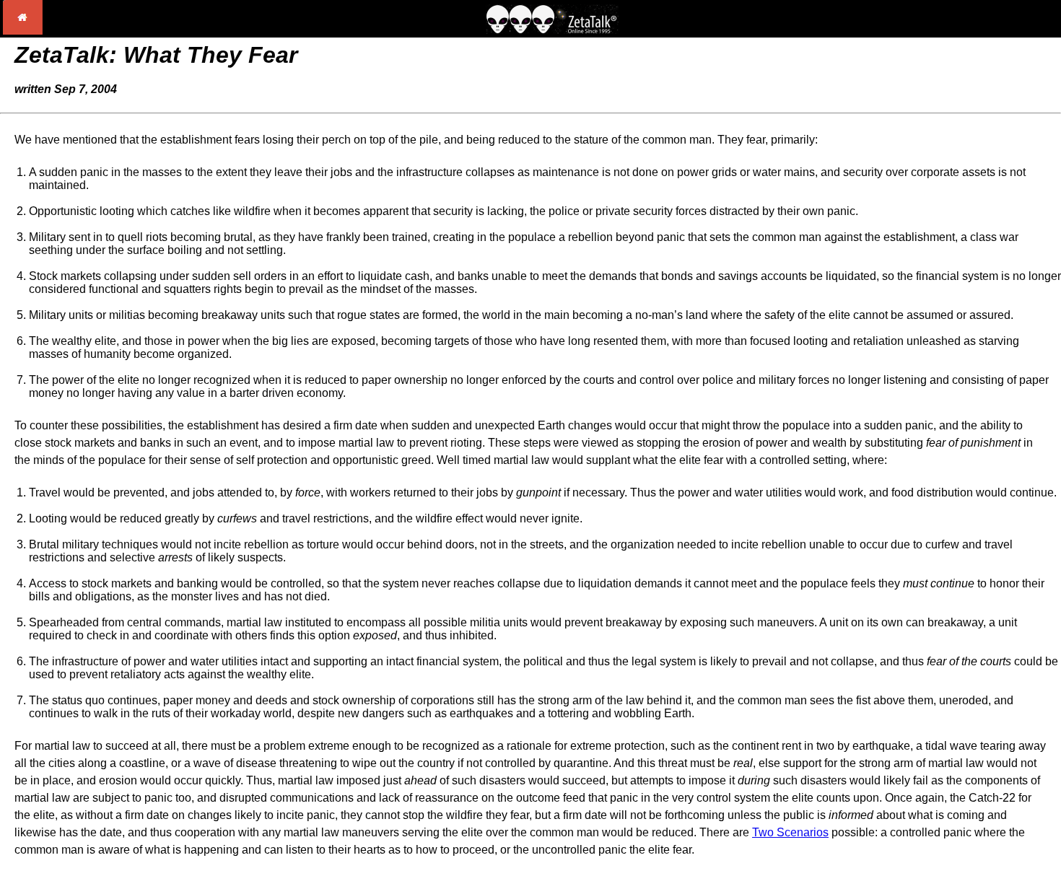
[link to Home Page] (23, 31)
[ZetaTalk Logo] (552, 30)
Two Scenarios (790, 832)
